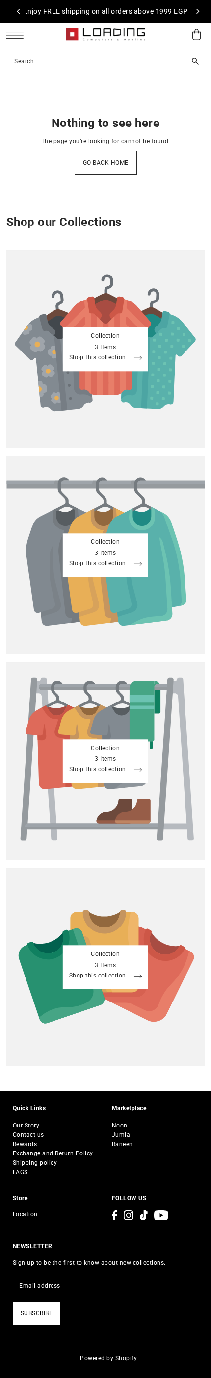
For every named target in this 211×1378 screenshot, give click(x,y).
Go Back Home (106, 162)
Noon (120, 1125)
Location (25, 1214)
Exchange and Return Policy (53, 1153)
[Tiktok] (144, 1215)
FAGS (20, 1172)
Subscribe (37, 1313)
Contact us (28, 1134)
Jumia (121, 1134)
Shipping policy (35, 1162)
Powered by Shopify (108, 1358)
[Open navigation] (17, 35)
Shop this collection (98, 358)
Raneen (122, 1144)
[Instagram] (128, 1215)
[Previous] (18, 11)
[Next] (197, 11)
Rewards (25, 1144)
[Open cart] (196, 35)
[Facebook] (114, 1215)
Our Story (26, 1125)
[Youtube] (161, 1215)
